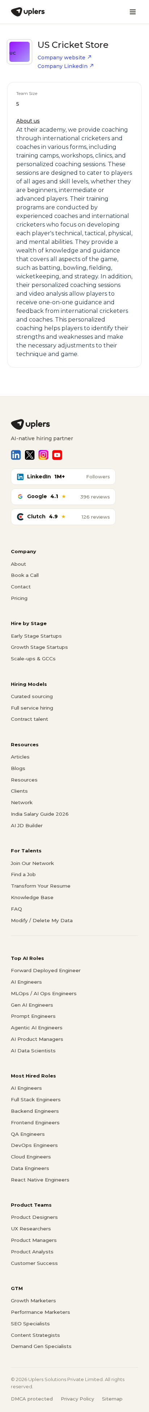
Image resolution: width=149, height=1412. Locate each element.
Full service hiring (32, 708)
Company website (61, 57)
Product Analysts (32, 1251)
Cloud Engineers (31, 1157)
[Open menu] (132, 11)
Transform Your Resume (41, 886)
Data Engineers (30, 1168)
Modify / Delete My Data (42, 920)
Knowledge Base (32, 897)
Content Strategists (35, 1335)
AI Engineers (26, 982)
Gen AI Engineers (32, 1005)
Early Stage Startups (36, 636)
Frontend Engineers (35, 1122)
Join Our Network (32, 863)
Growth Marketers (33, 1300)
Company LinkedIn (63, 66)
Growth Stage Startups (39, 647)
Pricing (19, 598)
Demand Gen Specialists (41, 1346)
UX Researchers (31, 1228)
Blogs (18, 768)
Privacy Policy (77, 1399)
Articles (20, 757)
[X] (30, 455)
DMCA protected (32, 1399)
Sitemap (112, 1399)
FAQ (16, 909)
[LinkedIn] (16, 455)
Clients (19, 791)
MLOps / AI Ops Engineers (44, 993)
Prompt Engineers (33, 1016)
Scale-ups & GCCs (33, 658)
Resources (24, 780)
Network (22, 802)
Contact (21, 586)
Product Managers (34, 1240)
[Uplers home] (74, 424)
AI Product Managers (37, 1039)
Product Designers (34, 1217)
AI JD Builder (27, 825)
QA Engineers (28, 1134)
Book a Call (25, 575)
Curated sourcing (32, 696)
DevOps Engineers (34, 1145)
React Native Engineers (40, 1180)
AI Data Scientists (33, 1050)
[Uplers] (28, 12)
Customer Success (34, 1263)
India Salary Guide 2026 (40, 814)
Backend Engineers (35, 1111)
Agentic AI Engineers (37, 1027)
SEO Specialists (30, 1323)
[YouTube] (57, 455)
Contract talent (29, 719)
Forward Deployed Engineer (46, 970)
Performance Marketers (40, 1312)
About (18, 564)
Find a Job (23, 874)
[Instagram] (43, 455)
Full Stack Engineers (36, 1099)
